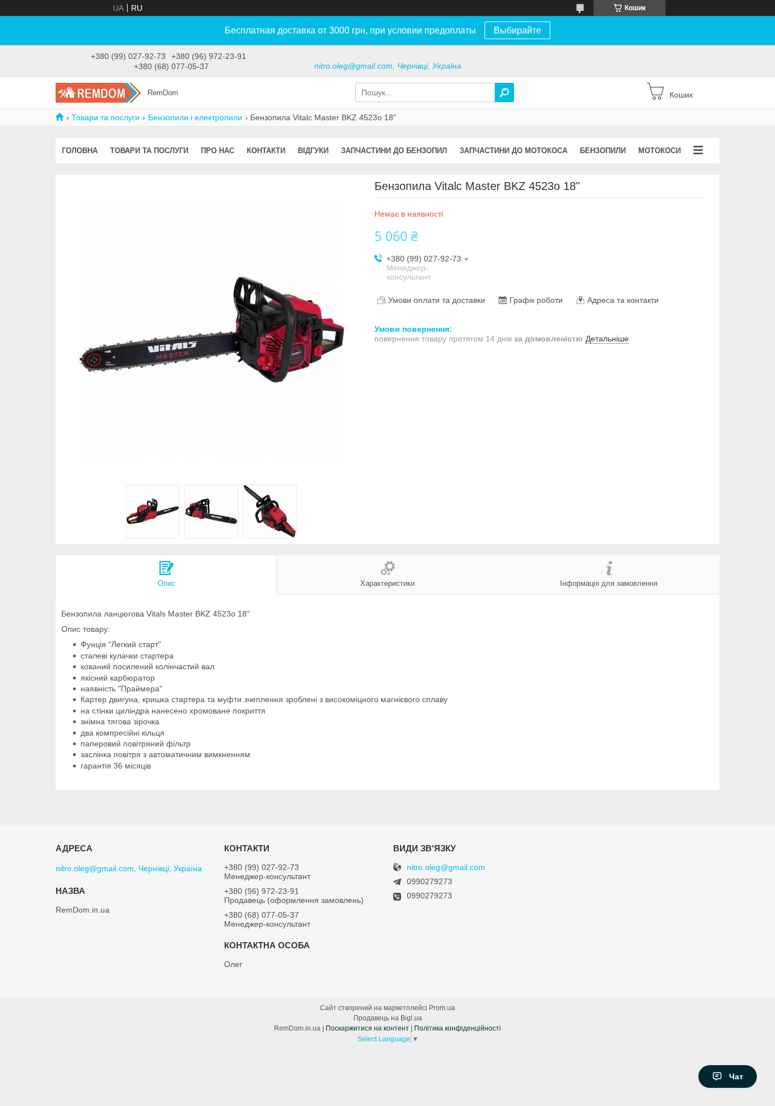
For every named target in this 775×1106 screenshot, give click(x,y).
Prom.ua (442, 1008)
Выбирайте (517, 30)
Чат (736, 1076)
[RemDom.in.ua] (98, 91)
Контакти (266, 150)
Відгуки (313, 150)
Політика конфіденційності (457, 1028)
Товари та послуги (105, 117)
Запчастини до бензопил (394, 150)
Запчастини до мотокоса (513, 150)
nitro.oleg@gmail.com (446, 867)
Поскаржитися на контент (367, 1028)
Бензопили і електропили (195, 117)
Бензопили (603, 150)
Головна (80, 150)
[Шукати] (504, 92)
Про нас (217, 150)
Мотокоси (659, 150)
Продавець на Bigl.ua (387, 1018)
